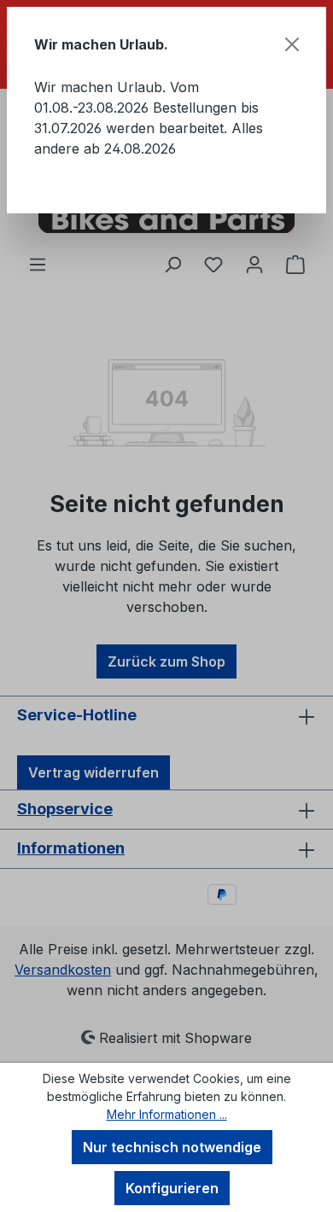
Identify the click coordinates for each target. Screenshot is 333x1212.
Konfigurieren (172, 1188)
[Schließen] (292, 44)
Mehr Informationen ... (167, 1114)
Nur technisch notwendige (172, 1147)
